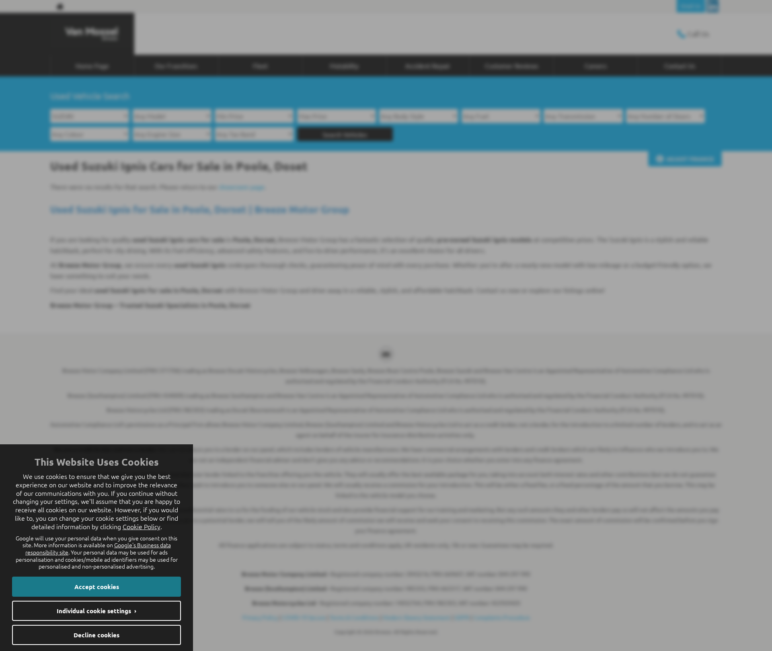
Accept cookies (96, 587)
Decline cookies (96, 635)
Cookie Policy (141, 526)
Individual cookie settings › (96, 611)
